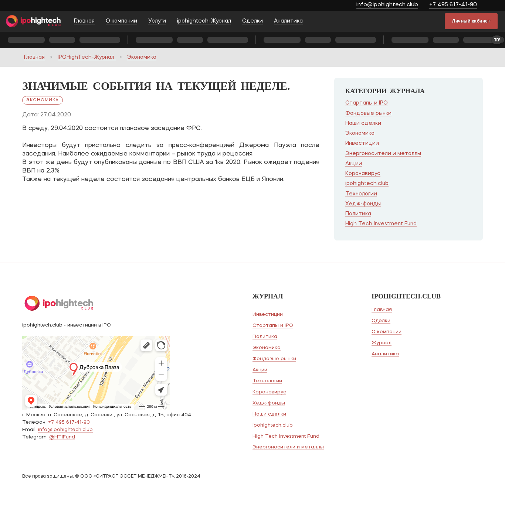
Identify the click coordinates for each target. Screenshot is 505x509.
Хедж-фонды (363, 203)
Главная (84, 21)
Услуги (157, 21)
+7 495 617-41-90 (453, 5)
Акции (353, 163)
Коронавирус (362, 173)
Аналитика (288, 21)
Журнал (382, 343)
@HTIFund (62, 437)
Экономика (141, 57)
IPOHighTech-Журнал (87, 57)
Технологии (361, 194)
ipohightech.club (367, 183)
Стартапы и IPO (366, 103)
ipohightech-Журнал (204, 21)
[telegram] (493, 5)
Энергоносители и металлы (383, 153)
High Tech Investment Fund (381, 223)
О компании (121, 21)
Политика (358, 213)
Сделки (252, 21)
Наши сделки (363, 123)
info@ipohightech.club (387, 5)
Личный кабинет (471, 21)
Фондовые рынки (368, 113)
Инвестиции (362, 143)
